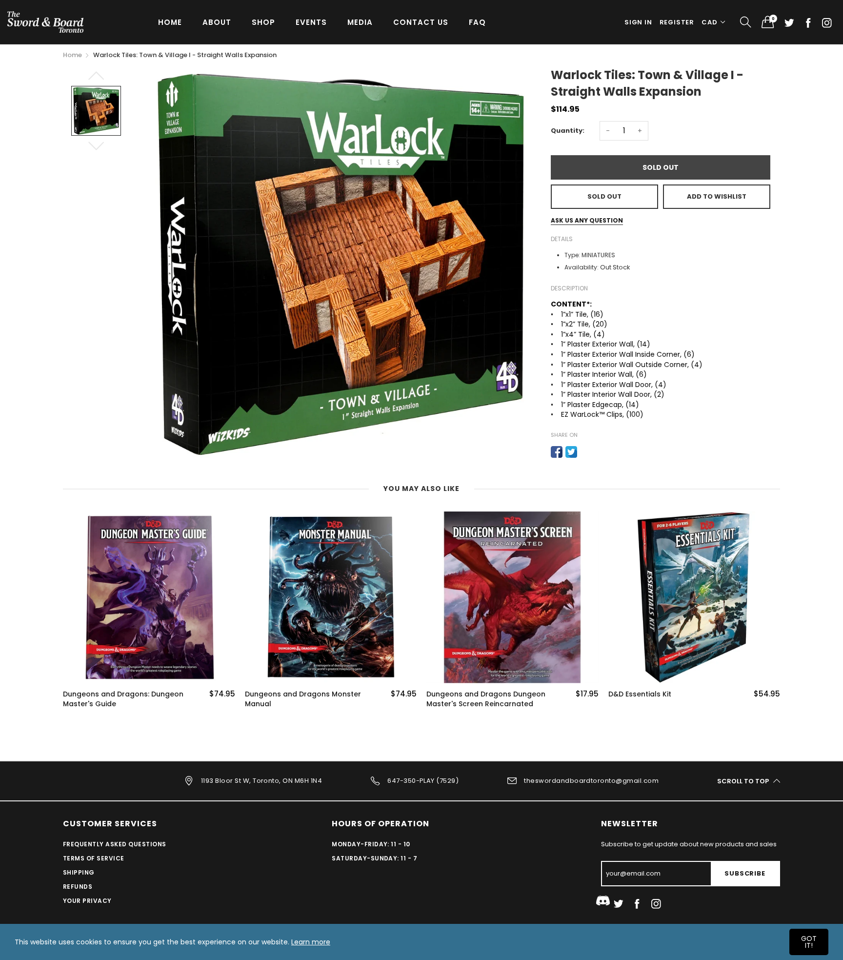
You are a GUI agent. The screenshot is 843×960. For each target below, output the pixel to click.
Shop (263, 22)
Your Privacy (87, 901)
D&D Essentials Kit (639, 694)
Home (170, 22)
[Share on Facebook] (556, 452)
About (216, 22)
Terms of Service (93, 858)
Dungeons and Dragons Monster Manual (303, 699)
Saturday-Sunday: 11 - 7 (374, 858)
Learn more (310, 942)
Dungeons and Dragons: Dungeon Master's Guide (123, 699)
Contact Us (420, 22)
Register (677, 22)
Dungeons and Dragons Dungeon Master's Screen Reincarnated (485, 699)
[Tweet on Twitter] (571, 452)
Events (311, 22)
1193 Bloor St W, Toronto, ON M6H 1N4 (261, 780)
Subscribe (744, 873)
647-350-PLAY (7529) (423, 780)
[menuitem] (170, 21)
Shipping (79, 872)
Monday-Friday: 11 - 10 (371, 844)
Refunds (77, 886)
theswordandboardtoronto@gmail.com (591, 780)
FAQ (477, 22)
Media (360, 22)
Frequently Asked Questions (114, 844)
